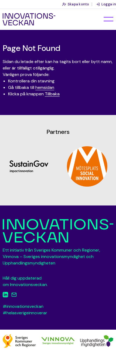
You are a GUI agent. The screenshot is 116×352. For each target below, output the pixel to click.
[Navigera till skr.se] (19, 340)
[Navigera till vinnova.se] (57, 340)
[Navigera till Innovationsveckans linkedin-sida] (5, 295)
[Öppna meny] (108, 19)
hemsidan (44, 87)
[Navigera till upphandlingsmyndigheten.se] (96, 340)
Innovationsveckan (29, 19)
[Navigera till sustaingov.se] (29, 166)
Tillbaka (52, 94)
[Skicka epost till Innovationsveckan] (14, 295)
